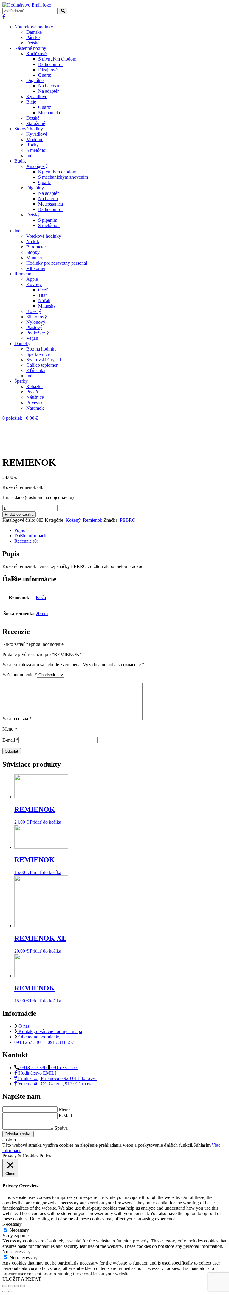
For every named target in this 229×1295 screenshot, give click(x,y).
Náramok (35, 407)
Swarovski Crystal (43, 359)
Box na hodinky (41, 348)
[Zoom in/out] (22, 1286)
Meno (9, 728)
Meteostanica (50, 203)
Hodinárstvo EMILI (36, 1072)
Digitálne (35, 80)
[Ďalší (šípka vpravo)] (10, 1291)
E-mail (10, 740)
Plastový (34, 327)
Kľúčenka (35, 370)
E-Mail (65, 1115)
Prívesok (34, 402)
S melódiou (37, 150)
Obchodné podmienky (39, 1036)
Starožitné (35, 123)
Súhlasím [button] (202, 1145)
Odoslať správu (18, 1134)
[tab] (120, 530)
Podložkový (37, 332)
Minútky (34, 257)
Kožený (33, 311)
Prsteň (32, 391)
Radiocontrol (50, 64)
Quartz (44, 75)
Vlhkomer (35, 268)
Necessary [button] (12, 1224)
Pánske (33, 37)
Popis (19, 530)
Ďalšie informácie (30, 535)
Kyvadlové (36, 96)
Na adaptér (48, 91)
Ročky (32, 144)
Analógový (36, 166)
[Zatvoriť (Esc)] (4, 1286)
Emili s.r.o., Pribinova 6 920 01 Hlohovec (57, 1078)
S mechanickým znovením (63, 177)
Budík (20, 160)
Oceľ (43, 289)
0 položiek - (20, 418)
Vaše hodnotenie (19, 674)
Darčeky (22, 343)
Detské (32, 42)
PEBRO (128, 520)
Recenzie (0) (26, 541)
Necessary (19, 1230)
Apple (32, 279)
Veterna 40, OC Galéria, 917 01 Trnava (54, 1083)
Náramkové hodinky (33, 26)
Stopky (33, 252)
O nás (23, 1026)
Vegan (32, 338)
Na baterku (48, 85)
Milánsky (47, 305)
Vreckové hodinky (43, 236)
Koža (41, 597)
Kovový (34, 284)
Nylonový (35, 322)
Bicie (31, 101)
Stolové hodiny (28, 128)
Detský (33, 214)
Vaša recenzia (17, 718)
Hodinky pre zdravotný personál (56, 263)
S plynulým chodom (57, 58)
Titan (43, 295)
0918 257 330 (28, 1042)
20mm (42, 613)
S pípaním (47, 220)
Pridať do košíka (19, 514)
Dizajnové (48, 69)
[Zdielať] (10, 1286)
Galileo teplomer (42, 365)
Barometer (36, 246)
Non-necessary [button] (16, 1251)
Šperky (21, 381)
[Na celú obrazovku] (16, 1286)
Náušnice (35, 397)
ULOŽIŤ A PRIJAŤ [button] (21, 1279)
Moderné (34, 139)
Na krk (32, 241)
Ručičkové (36, 53)
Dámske (34, 32)
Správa (61, 1128)
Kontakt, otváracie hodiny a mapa (49, 1031)
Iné (29, 155)
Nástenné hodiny (30, 48)
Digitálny (35, 187)
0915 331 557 (61, 1042)
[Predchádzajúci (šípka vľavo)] (4, 1291)
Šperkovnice (38, 354)
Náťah (44, 300)
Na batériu (48, 198)
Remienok (24, 273)
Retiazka (34, 386)
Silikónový (36, 316)
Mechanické (49, 112)
